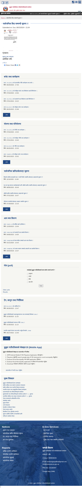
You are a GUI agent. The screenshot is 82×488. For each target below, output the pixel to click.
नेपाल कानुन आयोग (7, 409)
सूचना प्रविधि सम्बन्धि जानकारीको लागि (12, 414)
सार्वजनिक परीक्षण (8, 461)
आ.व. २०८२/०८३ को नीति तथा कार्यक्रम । (15, 130)
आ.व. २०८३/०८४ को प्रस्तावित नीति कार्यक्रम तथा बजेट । (19, 82)
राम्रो (30, 276)
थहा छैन (31, 282)
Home (3, 18)
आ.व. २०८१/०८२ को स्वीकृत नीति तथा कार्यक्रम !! (16, 138)
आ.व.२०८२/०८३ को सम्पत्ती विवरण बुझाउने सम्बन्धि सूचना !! (41, 14)
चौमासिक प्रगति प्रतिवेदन (11, 454)
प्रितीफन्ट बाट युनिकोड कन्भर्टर (11, 411)
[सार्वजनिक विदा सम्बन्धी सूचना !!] (10, 40)
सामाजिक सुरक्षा (48, 433)
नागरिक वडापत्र (48, 436)
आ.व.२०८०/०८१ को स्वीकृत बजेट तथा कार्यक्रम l (16, 107)
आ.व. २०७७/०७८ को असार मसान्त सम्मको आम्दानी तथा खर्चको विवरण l (21, 248)
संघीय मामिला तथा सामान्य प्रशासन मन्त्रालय (14, 385)
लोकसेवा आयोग (6, 400)
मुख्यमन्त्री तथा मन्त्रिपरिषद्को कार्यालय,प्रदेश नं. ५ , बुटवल (18, 394)
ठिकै (30, 279)
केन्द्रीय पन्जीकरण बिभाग (9, 407)
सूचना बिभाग (6, 403)
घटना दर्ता (46, 430)
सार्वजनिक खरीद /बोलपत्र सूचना (13, 433)
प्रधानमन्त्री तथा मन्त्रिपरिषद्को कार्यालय (13, 392)
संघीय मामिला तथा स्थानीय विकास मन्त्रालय (13, 387)
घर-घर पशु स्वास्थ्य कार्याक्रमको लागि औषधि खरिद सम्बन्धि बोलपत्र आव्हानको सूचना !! (25, 185)
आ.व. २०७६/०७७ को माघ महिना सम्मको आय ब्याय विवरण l (18, 240)
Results (5, 292)
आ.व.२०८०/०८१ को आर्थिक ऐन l (12, 306)
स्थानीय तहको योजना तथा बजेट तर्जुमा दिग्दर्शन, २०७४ (17, 330)
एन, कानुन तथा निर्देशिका (10, 436)
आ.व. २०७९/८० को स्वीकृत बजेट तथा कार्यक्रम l (16, 154)
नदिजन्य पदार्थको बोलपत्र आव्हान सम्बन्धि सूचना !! (16, 201)
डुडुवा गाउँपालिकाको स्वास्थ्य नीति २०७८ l (14, 322)
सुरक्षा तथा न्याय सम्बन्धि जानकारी (53, 440)
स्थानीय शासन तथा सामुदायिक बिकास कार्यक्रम (14, 389)
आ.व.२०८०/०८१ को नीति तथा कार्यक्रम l (14, 146)
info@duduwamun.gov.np (50, 464)
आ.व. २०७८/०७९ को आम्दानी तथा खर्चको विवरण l (16, 232)
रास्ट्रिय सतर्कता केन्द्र (8, 416)
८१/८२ (4, 62)
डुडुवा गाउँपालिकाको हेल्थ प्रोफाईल (11, 383)
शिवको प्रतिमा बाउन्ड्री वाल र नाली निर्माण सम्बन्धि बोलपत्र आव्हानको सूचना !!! (23, 177)
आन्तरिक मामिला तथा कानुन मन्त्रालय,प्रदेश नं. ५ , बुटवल (17, 396)
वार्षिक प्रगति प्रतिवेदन (10, 451)
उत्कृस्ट (30, 273)
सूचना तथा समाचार (8, 56)
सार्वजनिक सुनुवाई (8, 457)
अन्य (7, 115)
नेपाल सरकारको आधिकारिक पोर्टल (11, 398)
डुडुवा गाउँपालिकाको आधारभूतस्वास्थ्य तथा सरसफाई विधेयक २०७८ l (21, 314)
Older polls (6, 290)
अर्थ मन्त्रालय (6, 405)
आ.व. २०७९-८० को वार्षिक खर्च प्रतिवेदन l (14, 224)
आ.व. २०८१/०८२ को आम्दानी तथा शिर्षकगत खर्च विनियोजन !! (19, 99)
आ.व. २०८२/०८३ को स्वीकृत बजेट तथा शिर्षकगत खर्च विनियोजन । (21, 91)
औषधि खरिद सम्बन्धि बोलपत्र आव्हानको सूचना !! (16, 193)
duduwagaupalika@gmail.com (57, 461)
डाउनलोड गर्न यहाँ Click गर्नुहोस (14, 370)
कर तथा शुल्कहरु (8, 440)
